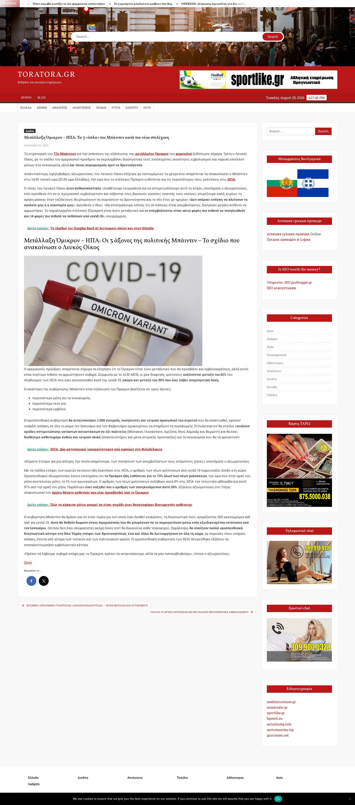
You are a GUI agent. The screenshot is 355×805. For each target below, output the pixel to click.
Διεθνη (42, 107)
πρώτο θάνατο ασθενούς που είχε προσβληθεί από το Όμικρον (100, 492)
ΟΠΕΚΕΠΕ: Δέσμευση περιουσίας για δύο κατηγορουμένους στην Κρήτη (192, 4)
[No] (350, 799)
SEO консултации (281, 288)
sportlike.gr (276, 713)
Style (116, 107)
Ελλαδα (26, 107)
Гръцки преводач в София (288, 239)
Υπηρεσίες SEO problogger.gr (289, 282)
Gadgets (131, 107)
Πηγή (28, 562)
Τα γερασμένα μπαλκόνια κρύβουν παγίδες (105, 4)
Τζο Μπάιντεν (65, 153)
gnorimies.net (278, 735)
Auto (147, 107)
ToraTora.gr (47, 75)
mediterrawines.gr (281, 702)
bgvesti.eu (274, 718)
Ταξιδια (101, 107)
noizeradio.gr (277, 707)
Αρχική (26, 97)
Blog (42, 97)
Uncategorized (276, 355)
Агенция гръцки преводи (288, 234)
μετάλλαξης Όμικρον (151, 153)
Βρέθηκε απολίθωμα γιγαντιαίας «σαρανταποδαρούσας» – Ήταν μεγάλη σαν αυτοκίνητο (87, 605)
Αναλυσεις (59, 107)
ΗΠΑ (231, 179)
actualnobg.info (279, 724)
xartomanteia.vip (280, 729)
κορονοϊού (184, 153)
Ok (278, 798)
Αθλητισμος (82, 107)
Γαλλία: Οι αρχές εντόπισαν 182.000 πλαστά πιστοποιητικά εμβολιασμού (199, 612)
